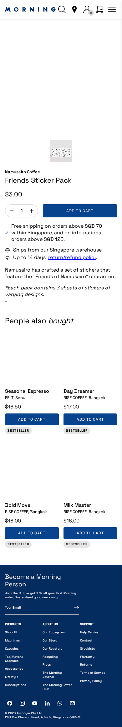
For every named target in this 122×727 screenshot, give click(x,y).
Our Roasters (52, 649)
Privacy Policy (91, 681)
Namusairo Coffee (22, 171)
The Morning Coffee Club (58, 687)
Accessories (14, 669)
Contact (86, 640)
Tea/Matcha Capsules (14, 659)
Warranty (87, 657)
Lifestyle (11, 677)
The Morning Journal (52, 675)
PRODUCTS (13, 624)
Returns (86, 664)
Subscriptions (15, 685)
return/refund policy (73, 257)
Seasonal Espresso (27, 391)
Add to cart (80, 210)
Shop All (11, 632)
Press (47, 664)
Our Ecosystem (54, 632)
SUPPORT (87, 624)
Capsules (11, 649)
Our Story (50, 640)
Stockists (87, 649)
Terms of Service (92, 673)
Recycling (50, 657)
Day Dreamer (79, 391)
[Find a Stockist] (74, 9)
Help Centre (89, 632)
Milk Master (77, 505)
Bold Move (17, 505)
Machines (12, 640)
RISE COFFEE (84, 397)
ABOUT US (50, 624)
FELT (15, 397)
